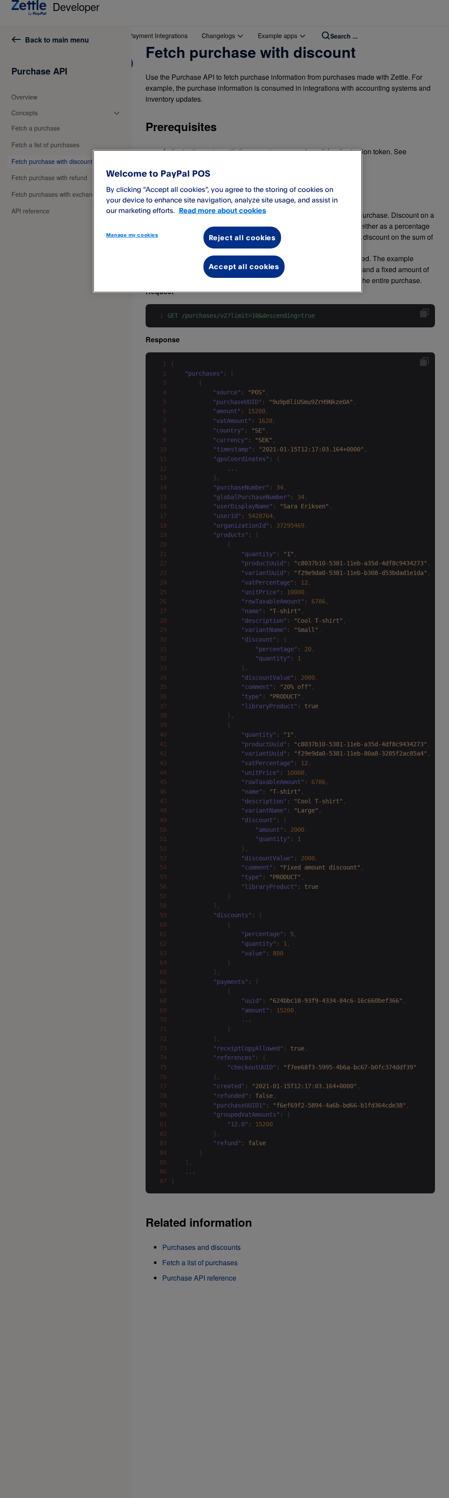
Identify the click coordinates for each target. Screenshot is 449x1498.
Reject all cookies (242, 237)
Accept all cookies (244, 266)
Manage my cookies (132, 235)
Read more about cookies (222, 210)
